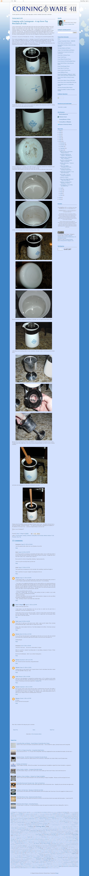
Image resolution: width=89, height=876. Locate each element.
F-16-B (57, 831)
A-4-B (77, 814)
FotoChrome (25, 834)
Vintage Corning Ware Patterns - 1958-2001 (66, 41)
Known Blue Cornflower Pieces (64, 55)
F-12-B (43, 831)
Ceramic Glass (59, 823)
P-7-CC (38, 852)
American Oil (75, 816)
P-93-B (48, 853)
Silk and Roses (49, 861)
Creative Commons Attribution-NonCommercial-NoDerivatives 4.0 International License (67, 237)
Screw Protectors (59, 860)
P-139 (59, 847)
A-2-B (50, 814)
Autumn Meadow (43, 817)
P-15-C (23, 848)
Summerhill (66, 862)
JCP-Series (63, 838)
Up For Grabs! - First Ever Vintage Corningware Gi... (65, 175)
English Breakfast (71, 830)
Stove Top (19, 536)
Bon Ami (28, 821)
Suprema (76, 862)
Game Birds (54, 835)
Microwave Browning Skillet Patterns (65, 87)
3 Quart (31, 813)
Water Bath (44, 866)
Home (34, 729)
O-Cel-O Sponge (57, 844)
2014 (60, 139)
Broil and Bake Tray (64, 821)
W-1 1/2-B (45, 865)
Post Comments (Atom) (36, 734)
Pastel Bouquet (59, 853)
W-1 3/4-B (50, 865)
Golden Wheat (13, 837)
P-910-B (39, 853)
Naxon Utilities (28, 844)
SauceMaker (45, 860)
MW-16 (75, 840)
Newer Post (15, 729)
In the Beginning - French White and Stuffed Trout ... (66, 185)
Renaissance (70, 858)
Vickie (17, 621)
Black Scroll (67, 818)
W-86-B (34, 866)
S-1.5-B (30, 860)
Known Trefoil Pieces (62, 57)
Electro (18, 830)
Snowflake (16, 862)
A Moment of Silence (64, 177)
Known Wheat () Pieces (64, 59)
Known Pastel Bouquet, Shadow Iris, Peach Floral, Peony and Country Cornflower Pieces (67, 75)
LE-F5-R (41, 839)
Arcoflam (36, 817)
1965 (55, 812)
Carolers (22, 823)
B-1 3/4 (74, 817)
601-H (61, 813)
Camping (24, 535)
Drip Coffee (45, 829)
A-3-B (73, 814)
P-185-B (47, 848)
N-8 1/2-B (12, 844)
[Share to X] (36, 533)
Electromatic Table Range (45, 830)
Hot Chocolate (40, 535)
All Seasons (53, 816)
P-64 (23, 852)
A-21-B (57, 814)
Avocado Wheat (66, 817)
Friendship (32, 835)
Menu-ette (31, 842)
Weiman (52, 866)
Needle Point (34, 844)
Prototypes (30, 857)
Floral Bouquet (68, 833)
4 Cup (40, 813)
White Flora (17, 867)
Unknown (18, 577)
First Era (48, 833)
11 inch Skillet (43, 812)
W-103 (57, 865)
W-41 (13, 866)
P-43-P (54, 851)
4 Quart (53, 813)
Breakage (51, 821)
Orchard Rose (74, 844)
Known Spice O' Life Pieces (63, 68)
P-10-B (36, 846)
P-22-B (25, 849)
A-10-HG (42, 814)
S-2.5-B (33, 860)
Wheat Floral (65, 866)
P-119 (29, 847)
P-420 (46, 851)
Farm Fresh (31, 833)
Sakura (41, 860)
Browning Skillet (21, 822)
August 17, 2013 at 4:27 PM (24, 567)
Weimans (56, 866)
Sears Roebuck (66, 860)
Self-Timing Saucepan (15, 861)
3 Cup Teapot (27, 813)
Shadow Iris (23, 861)
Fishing (59, 833)
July (61, 188)
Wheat (60, 866)
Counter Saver (65, 826)
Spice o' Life (22, 862)
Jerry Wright (74, 838)
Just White (13, 839)
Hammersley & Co (58, 837)
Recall (44, 858)
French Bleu (53, 834)
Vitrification (30, 865)
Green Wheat (44, 837)
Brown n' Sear (13, 822)
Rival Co (76, 858)
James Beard (69, 838)
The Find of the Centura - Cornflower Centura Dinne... (66, 169)
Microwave (49, 842)
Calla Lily (61, 822)
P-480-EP (65, 851)
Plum (67, 856)
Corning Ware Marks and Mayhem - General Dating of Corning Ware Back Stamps (33, 743)
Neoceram (39, 844)
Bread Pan (47, 821)
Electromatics (54, 830)
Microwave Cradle (55, 842)
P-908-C (35, 853)
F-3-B (76, 831)
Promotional (25, 857)
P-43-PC (57, 851)
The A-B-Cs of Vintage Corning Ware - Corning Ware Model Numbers (30, 750)
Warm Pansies (38, 866)
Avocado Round (59, 817)
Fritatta (36, 835)
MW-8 (16, 842)
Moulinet (49, 535)
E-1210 (70, 829)
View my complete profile (69, 24)
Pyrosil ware (71, 857)
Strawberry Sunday (49, 862)
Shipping (37, 861)
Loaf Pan (23, 840)
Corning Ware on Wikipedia (65, 121)
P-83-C (70, 852)
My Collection (36, 843)
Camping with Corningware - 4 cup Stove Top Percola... (67, 172)
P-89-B (15, 853)
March (61, 195)
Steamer (37, 862)
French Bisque (39, 834)
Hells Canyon (13, 838)
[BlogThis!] (35, 533)
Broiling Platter (71, 821)
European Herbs (19, 831)
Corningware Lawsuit (53, 826)
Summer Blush (60, 862)
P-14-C (67, 847)
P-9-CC (27, 853)
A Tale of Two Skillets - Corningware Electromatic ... (66, 166)
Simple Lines (55, 861)
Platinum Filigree (48, 856)
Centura (45, 823)
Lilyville (61, 839)
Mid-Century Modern (68, 842)
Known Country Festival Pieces (64, 70)
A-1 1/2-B (26, 814)
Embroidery (65, 830)
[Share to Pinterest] (39, 533)
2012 (60, 197)
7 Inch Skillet (65, 813)
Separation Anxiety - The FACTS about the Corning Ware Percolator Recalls (31, 757)
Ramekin (28, 858)
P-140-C (76, 847)
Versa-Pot (64, 863)
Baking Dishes (32, 818)
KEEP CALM (18, 839)
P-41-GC (33, 851)
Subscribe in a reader (62, 107)
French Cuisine (61, 834)
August (61, 150)
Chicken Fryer (71, 823)
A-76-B (24, 816)
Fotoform (29, 834)
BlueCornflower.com (63, 114)
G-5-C (50, 835)
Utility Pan (49, 863)
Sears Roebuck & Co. (73, 860)
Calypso (71, 822)
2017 (60, 134)
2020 (60, 130)
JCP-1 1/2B (51, 838)
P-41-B (28, 851)
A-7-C (17, 816)
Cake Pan (53, 822)
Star (33, 862)
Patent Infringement (67, 853)
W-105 (64, 865)
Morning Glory (26, 843)
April (61, 193)
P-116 (16, 847)
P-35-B (75, 849)
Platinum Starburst (56, 856)
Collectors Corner (63, 116)
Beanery (49, 818)
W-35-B (73, 865)
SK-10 (37, 860)
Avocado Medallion (51, 817)
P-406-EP (24, 851)
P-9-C (23, 853)
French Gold (67, 834)
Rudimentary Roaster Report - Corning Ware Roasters (27, 803)
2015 (60, 137)
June (61, 189)
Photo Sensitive (13, 856)
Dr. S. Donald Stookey (33, 829)
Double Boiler (26, 829)
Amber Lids (70, 816)
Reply (17, 548)
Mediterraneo (25, 842)
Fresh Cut (28, 835)
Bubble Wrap (27, 822)
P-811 (59, 852)
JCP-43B (59, 838)
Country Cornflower (73, 826)
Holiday (17, 838)
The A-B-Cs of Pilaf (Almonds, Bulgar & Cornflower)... (66, 161)
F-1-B (39, 831)
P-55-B (12, 852)
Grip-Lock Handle (51, 837)
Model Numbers (75, 842)
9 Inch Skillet (20, 814)
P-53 (73, 851)
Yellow (54, 867)
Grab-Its (29, 837)
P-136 (56, 847)
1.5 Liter (31, 812)
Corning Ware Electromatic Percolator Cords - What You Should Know (30, 783)
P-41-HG (38, 851)
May (61, 191)
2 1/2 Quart (64, 812)
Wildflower (34, 867)
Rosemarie (19, 860)
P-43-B (49, 851)
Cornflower (29, 535)
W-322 (67, 865)
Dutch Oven (54, 829)
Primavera (12, 857)
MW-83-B (20, 842)
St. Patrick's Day (28, 862)
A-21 (53, 814)
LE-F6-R (46, 839)
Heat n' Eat (75, 837)
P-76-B (41, 852)
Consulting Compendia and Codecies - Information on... (66, 155)
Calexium (57, 822)
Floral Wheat (75, 833)
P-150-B (30, 848)
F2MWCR (26, 833)
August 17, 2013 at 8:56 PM (25, 577)
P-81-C (54, 852)
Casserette (27, 823)
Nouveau (50, 844)
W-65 (23, 866)
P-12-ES (38, 847)
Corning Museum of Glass (64, 119)
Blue (23, 819)
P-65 (27, 852)
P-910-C (44, 853)
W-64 (20, 866)
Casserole (33, 823)
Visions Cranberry (17, 865)
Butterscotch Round (47, 822)
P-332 (67, 849)
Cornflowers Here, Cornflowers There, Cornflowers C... (66, 158)
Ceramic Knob (65, 823)
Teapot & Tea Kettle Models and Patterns (66, 50)
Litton (19, 840)
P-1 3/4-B (23, 846)
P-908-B (31, 853)
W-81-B (26, 866)
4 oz (58, 813)
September (62, 148)
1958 (49, 812)
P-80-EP (46, 852)
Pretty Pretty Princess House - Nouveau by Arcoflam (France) (28, 797)
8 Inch (15, 814)
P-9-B (20, 853)
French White (75, 834)
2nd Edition (21, 813)
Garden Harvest (65, 835)
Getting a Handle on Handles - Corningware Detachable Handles (29, 769)
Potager (71, 856)
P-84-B (75, 852)
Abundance (47, 816)
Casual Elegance (39, 823)
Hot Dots (28, 838)
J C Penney (45, 838)
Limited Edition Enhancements (69, 839)
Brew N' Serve (56, 821)
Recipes (49, 858)
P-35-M (12, 851)
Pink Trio (23, 856)
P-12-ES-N (43, 847)
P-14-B (63, 847)
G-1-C (46, 835)
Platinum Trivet (62, 856)
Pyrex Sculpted (54, 857)
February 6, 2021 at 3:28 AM (24, 676)
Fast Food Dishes (37, 833)
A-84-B (31, 816)
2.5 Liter (16, 813)
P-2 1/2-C (68, 848)
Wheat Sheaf (72, 866)
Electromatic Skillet (35, 830)
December (62, 143)
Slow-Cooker (60, 861)
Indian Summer (37, 838)
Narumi (17, 844)
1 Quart (27, 812)
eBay (57, 867)
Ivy (41, 838)
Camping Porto (38, 680)
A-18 (46, 814)
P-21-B (17, 849)
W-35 (70, 865)
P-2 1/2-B (63, 848)
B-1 (71, 817)
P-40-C (20, 851)
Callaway (66, 822)
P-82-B (62, 852)
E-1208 (67, 829)
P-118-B (20, 847)
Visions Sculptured (24, 865)
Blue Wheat (16, 821)
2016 (60, 136)
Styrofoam (54, 862)
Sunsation (71, 862)
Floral (63, 833)
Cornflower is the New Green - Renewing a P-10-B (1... (66, 182)
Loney (17, 676)
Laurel (50, 839)
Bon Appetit (33, 821)
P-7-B (30, 852)
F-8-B (23, 833)
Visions (73, 863)
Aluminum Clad (59, 816)
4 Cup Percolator (18, 535)
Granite (33, 837)
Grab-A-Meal (24, 837)
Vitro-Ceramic (35, 865)
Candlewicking (13, 823)
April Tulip (31, 817)
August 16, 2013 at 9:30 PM (24, 552)
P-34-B (71, 849)
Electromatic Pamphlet (25, 830)
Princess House (18, 857)
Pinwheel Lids (29, 856)
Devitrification (14, 829)
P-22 (21, 849)
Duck (50, 829)
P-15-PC (26, 848)
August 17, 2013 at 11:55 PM (31, 604)
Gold (70, 835)
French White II (16, 835)
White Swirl (29, 867)
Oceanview (68, 844)
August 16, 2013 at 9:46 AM (26, 544)
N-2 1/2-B (71, 843)
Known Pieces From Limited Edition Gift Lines (67, 82)
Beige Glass (54, 818)
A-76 (20, 816)
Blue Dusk (47, 819)
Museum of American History (65, 124)
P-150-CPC (35, 848)
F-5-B (15, 833)
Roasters (13, 860)
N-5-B (76, 843)
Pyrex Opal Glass (47, 857)
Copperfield (16, 826)
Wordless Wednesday (41, 867)
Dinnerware (19, 829)
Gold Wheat (75, 835)
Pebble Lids (24, 854)
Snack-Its (72, 861)
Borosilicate (41, 821)
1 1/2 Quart (13, 812)
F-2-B (61, 831)
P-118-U (25, 847)
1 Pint (24, 812)
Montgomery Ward (19, 843)
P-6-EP (19, 852)
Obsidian (63, 844)
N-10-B (67, 843)
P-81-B (50, 852)
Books (37, 821)
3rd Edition (36, 813)
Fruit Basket (41, 835)
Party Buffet (53, 853)
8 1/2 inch (74, 813)
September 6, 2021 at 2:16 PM (26, 686)
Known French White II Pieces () (66, 80)
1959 (52, 812)
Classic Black (21, 825)
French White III (22, 835)
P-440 (61, 851)
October (62, 146)
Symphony (14, 863)
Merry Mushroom (42, 842)
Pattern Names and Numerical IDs (64, 43)
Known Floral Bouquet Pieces (64, 66)
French (33, 834)
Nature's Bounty (22, 844)
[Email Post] (31, 533)
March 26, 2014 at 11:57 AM (25, 634)
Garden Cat (60, 835)
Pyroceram (60, 857)
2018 (60, 132)
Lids (58, 839)
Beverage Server (61, 818)
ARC (43, 816)
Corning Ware (34, 535)
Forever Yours (13, 834)
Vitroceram (40, 865)
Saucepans (52, 860)
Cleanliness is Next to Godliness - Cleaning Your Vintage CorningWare (30, 776)
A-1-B (30, 814)
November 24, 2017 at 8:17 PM (26, 659)
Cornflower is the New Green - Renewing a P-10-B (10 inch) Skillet (29, 790)
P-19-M (59, 848)
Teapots (21, 863)
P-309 (51, 849)
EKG (15, 830)
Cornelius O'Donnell (23, 826)
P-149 (16, 848)
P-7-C (34, 852)
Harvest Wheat (68, 837)
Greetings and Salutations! (21, 764)
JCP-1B (55, 838)
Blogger (56, 873)
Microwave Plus (61, 842)
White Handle (23, 867)
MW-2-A (12, 842)
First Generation (54, 833)
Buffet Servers (34, 822)
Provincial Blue (36, 857)
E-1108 (60, 829)
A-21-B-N (62, 814)
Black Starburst (74, 818)
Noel (43, 844)
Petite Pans (48, 854)
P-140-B (71, 847)
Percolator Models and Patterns (64, 48)
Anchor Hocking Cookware (16, 817)
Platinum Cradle (40, 856)
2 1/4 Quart (71, 812)
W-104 (61, 865)
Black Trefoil (13, 819)
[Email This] (34, 533)
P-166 (44, 848)
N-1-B (64, 843)
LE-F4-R (36, 839)
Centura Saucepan (53, 823)
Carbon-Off (18, 823)
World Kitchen (50, 867)
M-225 (42, 840)
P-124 (52, 535)
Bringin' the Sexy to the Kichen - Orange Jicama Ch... (66, 152)
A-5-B (13, 816)
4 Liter (50, 813)
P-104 (53, 846)
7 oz (70, 813)
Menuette (35, 842)
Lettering (54, 839)
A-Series (39, 816)
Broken (76, 821)
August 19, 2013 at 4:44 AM (24, 621)
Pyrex (42, 857)
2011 (60, 199)
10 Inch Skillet (37, 812)
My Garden (54, 843)
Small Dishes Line (67, 861)
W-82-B (30, 866)
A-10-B (34, 814)
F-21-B (68, 831)
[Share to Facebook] (38, 533)
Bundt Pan (40, 822)
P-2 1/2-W (73, 848)
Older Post (52, 729)
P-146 (12, 848)
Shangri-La (28, 861)
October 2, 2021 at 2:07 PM (25, 698)
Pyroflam (66, 857)
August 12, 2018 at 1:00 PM (25, 667)
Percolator (14, 536)
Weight (48, 866)
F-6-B (19, 833)
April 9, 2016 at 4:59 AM (26, 645)
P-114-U (12, 847)
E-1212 (75, 829)
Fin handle (43, 833)
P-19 (51, 848)
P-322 (63, 849)
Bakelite (26, 818)
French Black (46, 834)
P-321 (59, 849)
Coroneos (59, 826)
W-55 (17, 866)
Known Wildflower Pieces (63, 72)
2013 (60, 141)
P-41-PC (42, 851)
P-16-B (40, 848)
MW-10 (71, 840)
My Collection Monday (46, 843)
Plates (35, 856)
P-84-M (12, 853)
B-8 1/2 (21, 818)
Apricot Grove (24, 817)
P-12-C (33, 847)
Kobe (23, 839)
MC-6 (67, 840)
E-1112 (63, 829)
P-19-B (55, 848)
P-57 (16, 852)
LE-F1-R (26, 839)
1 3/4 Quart (19, 812)
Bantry (37, 818)
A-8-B (28, 816)
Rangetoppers (39, 858)
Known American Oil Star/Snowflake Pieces (66, 61)
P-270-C (46, 849)
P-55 (76, 851)
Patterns (74, 853)
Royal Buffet (25, 860)
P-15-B (19, 848)
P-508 (69, 851)
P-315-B (55, 849)
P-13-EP (52, 847)
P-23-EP (29, 849)
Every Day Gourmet (33, 831)
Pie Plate (19, 856)
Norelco (46, 844)
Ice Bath (32, 838)
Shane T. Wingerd (19, 604)
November (62, 144)
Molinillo (45, 535)
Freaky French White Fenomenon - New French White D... (66, 180)
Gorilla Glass (19, 837)
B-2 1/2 (14, 818)
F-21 (65, 831)
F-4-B (12, 833)
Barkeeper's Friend (43, 818)
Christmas (76, 823)
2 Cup (75, 812)
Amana (64, 816)
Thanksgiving (27, 863)
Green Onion (38, 837)
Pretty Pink (75, 856)
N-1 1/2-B (59, 843)
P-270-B (42, 849)
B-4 (18, 818)
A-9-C (35, 816)
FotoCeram (19, 834)
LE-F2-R (31, 839)
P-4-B (16, 851)
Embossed (60, 830)
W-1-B (54, 865)
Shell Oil (33, 861)
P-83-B (66, 852)
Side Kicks (42, 861)
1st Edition (59, 812)
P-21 (14, 849)
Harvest (63, 837)
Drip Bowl (40, 829)
